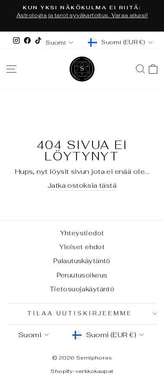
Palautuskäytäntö (82, 261)
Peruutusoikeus (82, 275)
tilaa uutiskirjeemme (79, 313)
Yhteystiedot (82, 233)
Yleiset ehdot (82, 247)
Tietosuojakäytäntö (82, 289)
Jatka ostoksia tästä (82, 185)
